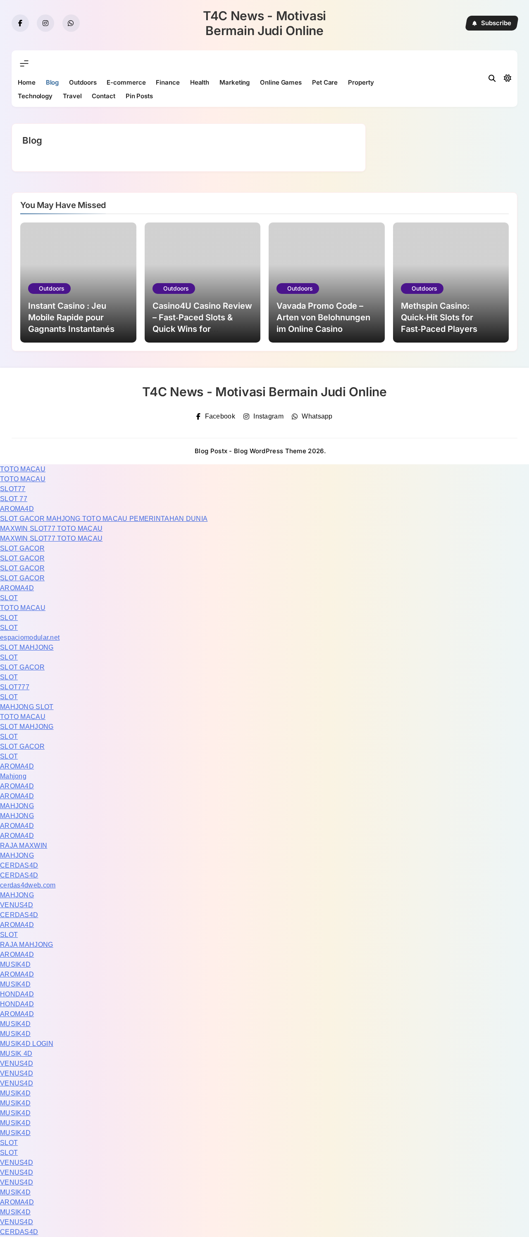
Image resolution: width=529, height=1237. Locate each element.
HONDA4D (17, 994)
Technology (35, 96)
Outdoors (82, 82)
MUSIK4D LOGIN (26, 1043)
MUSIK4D (15, 964)
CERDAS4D (19, 865)
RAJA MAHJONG (26, 944)
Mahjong (13, 776)
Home (27, 82)
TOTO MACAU (22, 469)
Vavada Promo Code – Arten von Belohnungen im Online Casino (323, 317)
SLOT (9, 597)
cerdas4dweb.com (28, 885)
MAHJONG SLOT (27, 706)
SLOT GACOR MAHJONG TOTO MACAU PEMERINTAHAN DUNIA (103, 518)
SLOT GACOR (22, 548)
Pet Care (325, 82)
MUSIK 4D (16, 1053)
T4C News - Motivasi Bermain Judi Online (264, 23)
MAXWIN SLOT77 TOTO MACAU (51, 528)
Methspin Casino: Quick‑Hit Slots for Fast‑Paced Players (439, 317)
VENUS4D (16, 904)
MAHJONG (17, 805)
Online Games (281, 82)
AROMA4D (17, 508)
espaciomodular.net (30, 637)
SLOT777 (14, 687)
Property (361, 82)
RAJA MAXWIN (23, 845)
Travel (72, 96)
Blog (52, 82)
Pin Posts (139, 96)
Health (199, 82)
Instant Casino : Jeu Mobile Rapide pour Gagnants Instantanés (71, 317)
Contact (103, 96)
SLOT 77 (13, 498)
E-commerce (126, 82)
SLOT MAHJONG (27, 647)
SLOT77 (13, 488)
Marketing (234, 82)
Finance (167, 82)
